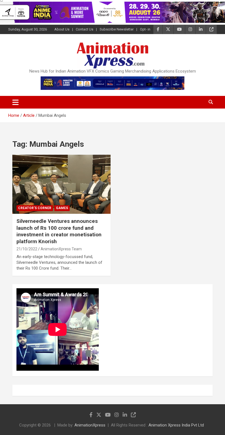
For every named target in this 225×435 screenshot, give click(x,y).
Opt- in (145, 29)
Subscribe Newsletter (117, 29)
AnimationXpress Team (61, 249)
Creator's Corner (34, 208)
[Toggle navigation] (15, 102)
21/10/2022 (26, 249)
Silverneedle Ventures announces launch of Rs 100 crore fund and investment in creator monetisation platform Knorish (59, 231)
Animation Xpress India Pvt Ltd (176, 425)
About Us (61, 29)
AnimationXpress (89, 425)
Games (62, 208)
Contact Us (84, 29)
